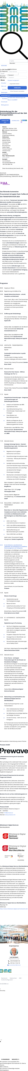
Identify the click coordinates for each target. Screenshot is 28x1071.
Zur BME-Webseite (5, 69)
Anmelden (17, 88)
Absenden (12, 63)
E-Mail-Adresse (12, 69)
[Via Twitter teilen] (21, 120)
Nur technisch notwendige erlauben (10, 1068)
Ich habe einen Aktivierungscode (16, 97)
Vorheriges (6, 1059)
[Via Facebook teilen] (24, 120)
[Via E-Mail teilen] (21, 122)
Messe (3, 80)
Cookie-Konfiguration (7, 980)
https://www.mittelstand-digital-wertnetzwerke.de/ (14, 909)
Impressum (4, 978)
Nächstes (15, 1059)
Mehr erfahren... (4, 1067)
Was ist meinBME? (12, 100)
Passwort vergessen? (13, 80)
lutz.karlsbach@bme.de (15, 965)
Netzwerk (7, 8)
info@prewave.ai (8, 813)
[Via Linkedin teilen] (23, 120)
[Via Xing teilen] (26, 120)
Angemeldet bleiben (14, 83)
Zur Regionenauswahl (6, 71)
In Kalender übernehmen (10, 130)
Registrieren (11, 95)
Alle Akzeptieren (4, 1070)
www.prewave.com (10, 815)
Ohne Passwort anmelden (17, 91)
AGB (20, 978)
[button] (14, 45)
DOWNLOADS (15, 120)
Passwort (11, 75)
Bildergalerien (5, 105)
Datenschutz (13, 978)
